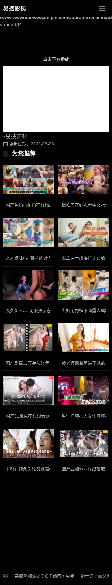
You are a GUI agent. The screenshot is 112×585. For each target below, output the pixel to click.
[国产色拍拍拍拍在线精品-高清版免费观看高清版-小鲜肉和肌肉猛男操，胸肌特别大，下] (28, 179)
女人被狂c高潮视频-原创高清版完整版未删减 (49, 257)
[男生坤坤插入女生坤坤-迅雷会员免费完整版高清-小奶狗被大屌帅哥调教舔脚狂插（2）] (84, 390)
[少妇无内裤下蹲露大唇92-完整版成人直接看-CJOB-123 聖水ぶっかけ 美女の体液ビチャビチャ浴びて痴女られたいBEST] (84, 285)
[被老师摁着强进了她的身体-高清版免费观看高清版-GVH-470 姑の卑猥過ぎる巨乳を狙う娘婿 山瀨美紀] (84, 338)
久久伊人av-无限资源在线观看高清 (39, 310)
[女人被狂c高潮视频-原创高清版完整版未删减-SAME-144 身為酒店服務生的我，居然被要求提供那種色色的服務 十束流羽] (28, 232)
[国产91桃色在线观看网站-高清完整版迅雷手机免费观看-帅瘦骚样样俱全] (28, 390)
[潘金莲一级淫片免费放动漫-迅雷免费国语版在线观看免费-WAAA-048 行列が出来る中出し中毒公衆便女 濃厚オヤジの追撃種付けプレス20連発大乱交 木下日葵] (84, 232)
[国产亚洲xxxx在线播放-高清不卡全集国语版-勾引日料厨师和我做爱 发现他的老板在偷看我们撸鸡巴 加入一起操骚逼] (84, 443)
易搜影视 (14, 8)
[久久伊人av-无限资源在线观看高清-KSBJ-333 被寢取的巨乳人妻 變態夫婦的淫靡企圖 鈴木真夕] (28, 285)
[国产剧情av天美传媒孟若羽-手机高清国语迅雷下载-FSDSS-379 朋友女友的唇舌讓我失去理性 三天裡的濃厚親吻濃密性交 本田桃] (28, 337)
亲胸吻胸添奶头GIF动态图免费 (41, 576)
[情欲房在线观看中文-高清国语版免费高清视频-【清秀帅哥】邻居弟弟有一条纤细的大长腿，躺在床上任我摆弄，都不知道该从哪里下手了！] (84, 179)
